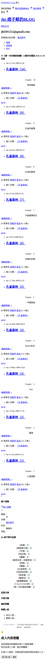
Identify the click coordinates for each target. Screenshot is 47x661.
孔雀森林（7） (16, 199)
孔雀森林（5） (16, 286)
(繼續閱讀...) (6, 88)
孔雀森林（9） (16, 112)
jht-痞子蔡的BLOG (18, 19)
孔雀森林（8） (16, 156)
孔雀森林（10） (16, 69)
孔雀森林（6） (16, 243)
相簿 (8, 43)
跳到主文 (5, 26)
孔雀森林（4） (16, 330)
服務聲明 (27, 627)
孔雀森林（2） (16, 417)
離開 (14, 657)
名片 (8, 48)
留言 (19, 93)
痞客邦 (13, 93)
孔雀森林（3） (16, 373)
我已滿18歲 (6, 657)
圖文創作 (22, 38)
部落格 (9, 46)
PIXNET (12, 625)
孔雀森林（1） (16, 460)
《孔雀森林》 (23, 98)
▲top (3, 102)
